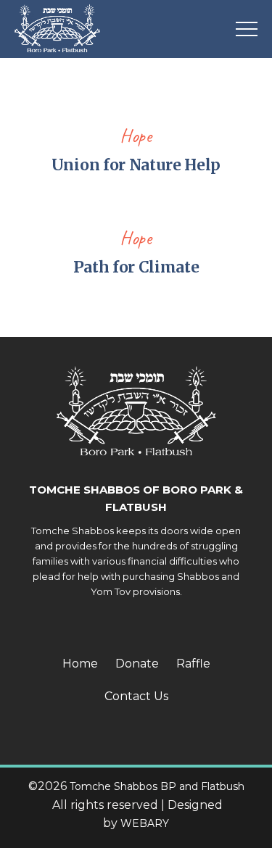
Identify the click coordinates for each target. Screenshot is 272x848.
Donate (137, 663)
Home (80, 663)
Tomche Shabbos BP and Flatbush (157, 786)
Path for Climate (136, 267)
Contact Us (136, 696)
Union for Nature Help (136, 165)
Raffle (193, 663)
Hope (136, 136)
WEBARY (144, 823)
